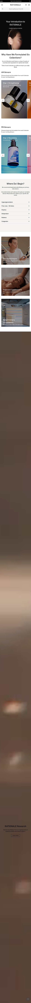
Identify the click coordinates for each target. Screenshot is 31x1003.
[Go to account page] (25, 5)
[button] (28, 100)
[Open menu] (2, 5)
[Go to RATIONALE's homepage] (15, 5)
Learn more (15, 835)
